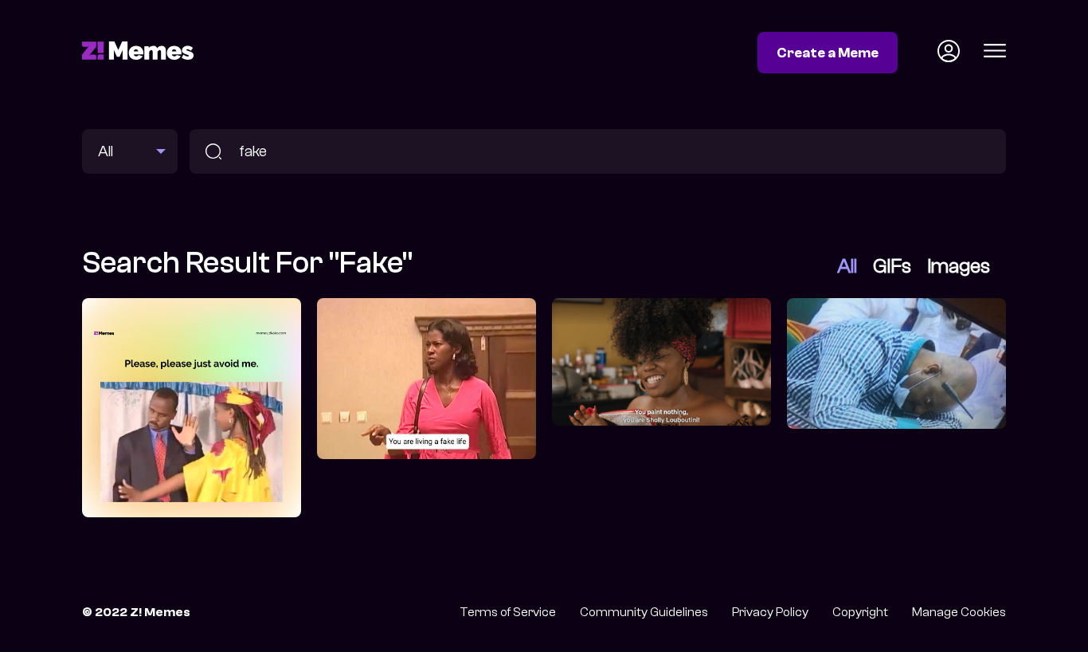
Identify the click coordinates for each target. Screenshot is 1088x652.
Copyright (860, 612)
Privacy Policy (770, 612)
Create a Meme (828, 53)
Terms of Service (508, 612)
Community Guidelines (644, 612)
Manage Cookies (959, 612)
